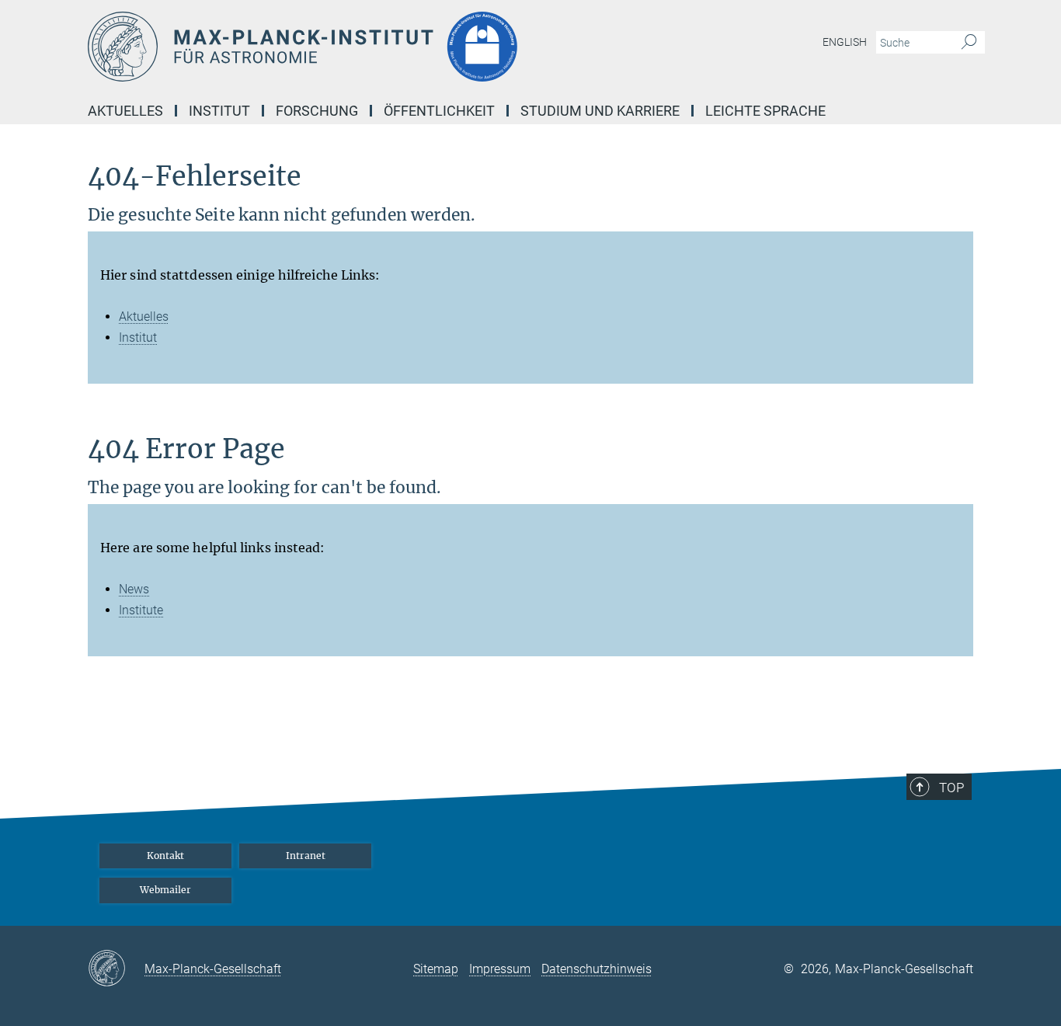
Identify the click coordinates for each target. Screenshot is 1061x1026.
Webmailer (165, 890)
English (845, 42)
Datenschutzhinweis (596, 969)
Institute (141, 610)
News (134, 589)
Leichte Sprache (765, 111)
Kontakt (165, 855)
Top (951, 787)
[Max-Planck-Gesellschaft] (116, 969)
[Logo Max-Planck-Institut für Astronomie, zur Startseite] (379, 47)
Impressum (499, 969)
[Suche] (969, 43)
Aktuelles (144, 316)
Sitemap (435, 969)
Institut (138, 337)
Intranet (305, 855)
